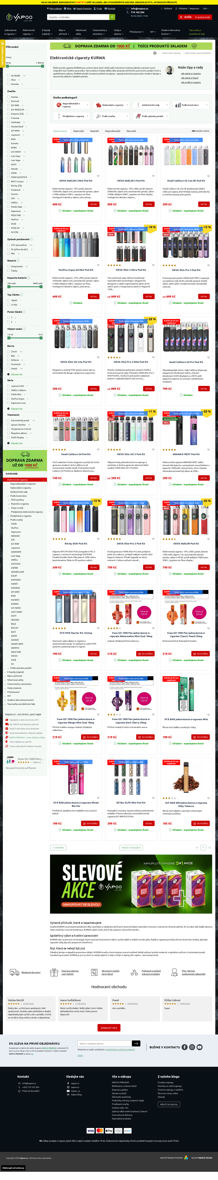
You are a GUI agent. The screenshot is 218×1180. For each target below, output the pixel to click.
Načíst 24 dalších (131, 847)
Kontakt (111, 8)
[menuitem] (11, 32)
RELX (13, 623)
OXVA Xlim (18, 394)
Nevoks (16, 168)
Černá (16, 351)
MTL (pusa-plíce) (21, 245)
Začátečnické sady (19, 491)
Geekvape (18, 122)
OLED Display (19, 437)
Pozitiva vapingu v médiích (170, 1089)
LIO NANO (18, 151)
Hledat (112, 17)
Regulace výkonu (21, 433)
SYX (15, 198)
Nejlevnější (78, 131)
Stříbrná (17, 360)
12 (209, 847)
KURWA (15, 603)
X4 (12, 663)
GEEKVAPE (16, 551)
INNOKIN (15, 587)
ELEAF (14, 575)
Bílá (15, 355)
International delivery (122, 1115)
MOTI (15, 164)
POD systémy (17, 499)
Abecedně (131, 131)
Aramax (16, 96)
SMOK (14, 635)
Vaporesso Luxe (20, 402)
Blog (69, 8)
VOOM (14, 655)
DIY (9, 695)
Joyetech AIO (19, 386)
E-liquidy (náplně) (15, 672)
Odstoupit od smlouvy (13, 1167)
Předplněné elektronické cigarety (27, 511)
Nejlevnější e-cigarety (20, 487)
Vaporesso (18, 211)
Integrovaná (19, 266)
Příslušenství (13, 692)
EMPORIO (16, 579)
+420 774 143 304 (30, 1087)
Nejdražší (94, 131)
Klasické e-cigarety (20, 503)
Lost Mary (18, 156)
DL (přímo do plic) (22, 249)
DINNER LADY (17, 571)
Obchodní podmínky (121, 1096)
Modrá (17, 368)
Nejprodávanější (112, 131)
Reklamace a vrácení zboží (124, 1086)
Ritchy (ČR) (18, 185)
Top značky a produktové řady (21, 704)
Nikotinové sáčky (15, 679)
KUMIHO (15, 599)
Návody (161, 1096)
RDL (15, 253)
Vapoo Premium (84, 8)
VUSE (15, 223)
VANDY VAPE (17, 643)
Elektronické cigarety (17, 479)
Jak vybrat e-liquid (189, 77)
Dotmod (16, 101)
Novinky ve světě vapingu (170, 1086)
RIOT (13, 631)
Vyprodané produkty (121, 1118)
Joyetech (17, 134)
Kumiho (16, 143)
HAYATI (14, 583)
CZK (205, 8)
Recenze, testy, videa (168, 1093)
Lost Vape (17, 160)
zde (32, 1054)
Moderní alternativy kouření (20, 699)
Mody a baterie (14, 688)
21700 (16, 304)
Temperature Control (23, 428)
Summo (16, 194)
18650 (16, 300)
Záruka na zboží (119, 1093)
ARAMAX (15, 535)
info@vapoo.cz (139, 8)
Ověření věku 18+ (120, 1107)
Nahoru (59, 847)
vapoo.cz (75, 1083)
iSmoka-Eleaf (19, 126)
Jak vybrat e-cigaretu (191, 73)
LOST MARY (16, 611)
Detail (93, 204)
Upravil (201, 1157)
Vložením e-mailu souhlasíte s (106, 1052)
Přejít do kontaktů (30, 1090)
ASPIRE (14, 567)
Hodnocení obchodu (109, 986)
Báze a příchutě (14, 675)
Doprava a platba (120, 1089)
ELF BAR (17, 105)
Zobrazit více (109, 1027)
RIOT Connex (19, 181)
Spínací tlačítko (20, 424)
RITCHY (14, 627)
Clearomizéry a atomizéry (19, 683)
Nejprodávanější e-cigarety (23, 483)
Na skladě (18, 75)
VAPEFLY (15, 647)
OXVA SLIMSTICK (21, 177)
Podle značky (16, 519)
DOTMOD (15, 563)
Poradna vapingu (166, 1082)
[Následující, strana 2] (203, 847)
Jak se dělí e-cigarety (191, 82)
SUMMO (15, 639)
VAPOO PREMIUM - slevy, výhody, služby (27, 737)
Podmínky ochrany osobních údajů (128, 1100)
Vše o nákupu (55, 8)
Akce (15, 79)
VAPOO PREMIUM (49, 1048)
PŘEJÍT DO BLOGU (169, 1104)
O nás (99, 8)
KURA (15, 147)
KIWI (15, 139)
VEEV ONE (18, 215)
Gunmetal (18, 364)
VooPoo (17, 219)
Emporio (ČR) (19, 113)
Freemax (17, 118)
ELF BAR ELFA (19, 109)
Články (16, 270)
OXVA (16, 173)
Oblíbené (168, 8)
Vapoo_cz (75, 1090)
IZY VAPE (17, 130)
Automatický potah (23, 420)
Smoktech (17, 189)
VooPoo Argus (19, 398)
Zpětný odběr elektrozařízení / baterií (129, 1111)
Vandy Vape (18, 206)
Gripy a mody (17, 507)
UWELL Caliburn (20, 390)
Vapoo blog (76, 1094)
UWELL (16, 202)
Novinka (17, 84)
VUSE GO (17, 227)
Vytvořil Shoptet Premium (171, 1157)
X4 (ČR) (16, 232)
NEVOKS (15, 619)
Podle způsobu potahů (20, 667)
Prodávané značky (120, 1104)
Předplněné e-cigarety (20, 515)
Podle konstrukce (18, 495)
